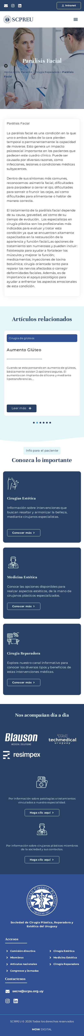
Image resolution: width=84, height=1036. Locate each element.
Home (8, 72)
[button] (75, 19)
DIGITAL (42, 1029)
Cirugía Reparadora (47, 72)
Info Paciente (23, 72)
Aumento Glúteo (24, 350)
